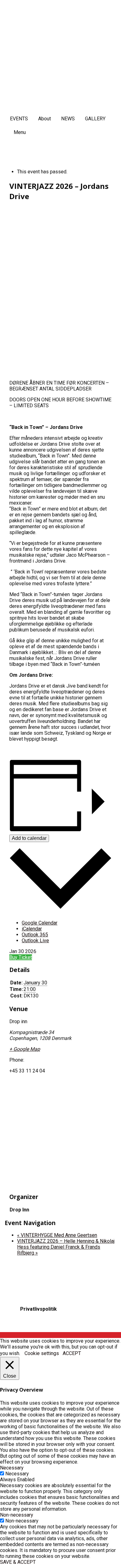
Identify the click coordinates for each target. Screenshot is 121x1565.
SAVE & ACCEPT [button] (18, 1562)
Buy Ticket (20, 957)
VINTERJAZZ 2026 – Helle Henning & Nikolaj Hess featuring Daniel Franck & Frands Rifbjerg (65, 1247)
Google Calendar (39, 923)
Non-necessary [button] (16, 1515)
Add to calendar (29, 838)
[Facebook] (19, 1324)
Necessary (17, 1474)
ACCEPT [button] (72, 1353)
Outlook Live (35, 940)
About (44, 119)
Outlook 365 (35, 935)
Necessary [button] (12, 1468)
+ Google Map (24, 1049)
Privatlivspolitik (38, 1309)
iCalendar (32, 929)
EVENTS (19, 119)
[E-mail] (24, 1324)
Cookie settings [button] (42, 1353)
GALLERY (95, 119)
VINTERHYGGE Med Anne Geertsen (57, 1235)
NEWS (68, 119)
